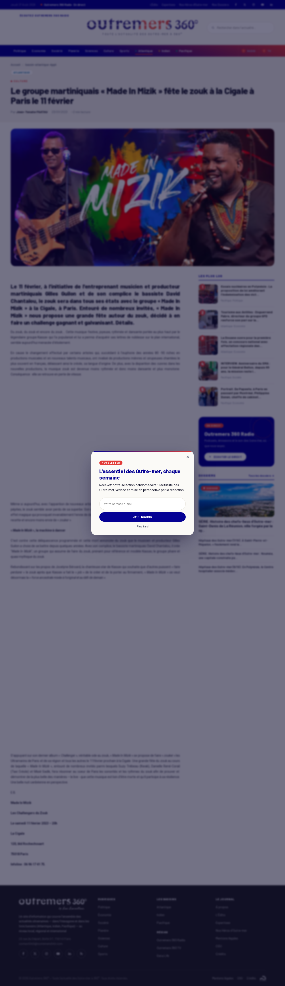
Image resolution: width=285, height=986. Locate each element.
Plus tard (143, 526)
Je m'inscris (142, 517)
